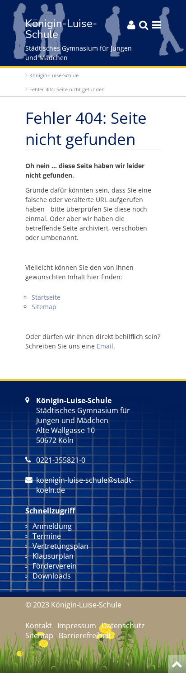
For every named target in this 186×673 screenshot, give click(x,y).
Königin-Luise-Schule (54, 75)
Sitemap (44, 306)
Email (105, 346)
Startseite (46, 297)
